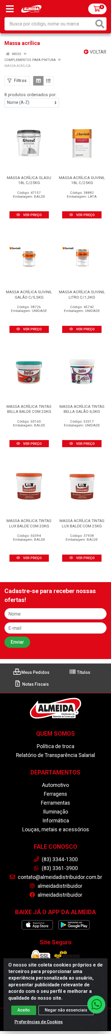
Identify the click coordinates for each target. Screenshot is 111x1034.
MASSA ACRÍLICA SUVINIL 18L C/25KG (82, 180)
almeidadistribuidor (59, 886)
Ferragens (55, 794)
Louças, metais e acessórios (55, 829)
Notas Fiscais (35, 684)
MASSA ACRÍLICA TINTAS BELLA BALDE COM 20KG (29, 409)
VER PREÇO (32, 215)
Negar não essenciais (66, 1010)
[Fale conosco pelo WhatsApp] (96, 1004)
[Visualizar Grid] (38, 81)
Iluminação (55, 812)
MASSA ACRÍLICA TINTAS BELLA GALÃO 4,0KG (81, 409)
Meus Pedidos (34, 672)
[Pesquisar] (100, 24)
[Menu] (9, 9)
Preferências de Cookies (39, 1021)
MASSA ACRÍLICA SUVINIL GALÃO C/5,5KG (29, 294)
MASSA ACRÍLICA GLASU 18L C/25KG (29, 180)
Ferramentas (55, 803)
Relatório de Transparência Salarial (55, 755)
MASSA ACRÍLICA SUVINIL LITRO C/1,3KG (82, 294)
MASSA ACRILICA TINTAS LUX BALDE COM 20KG (29, 523)
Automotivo (55, 785)
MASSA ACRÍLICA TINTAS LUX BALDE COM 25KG (81, 523)
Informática (55, 821)
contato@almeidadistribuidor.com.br (59, 877)
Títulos (83, 672)
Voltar (97, 52)
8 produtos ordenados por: (30, 94)
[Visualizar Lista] (48, 81)
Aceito (23, 1010)
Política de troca (55, 746)
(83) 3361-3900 (59, 868)
